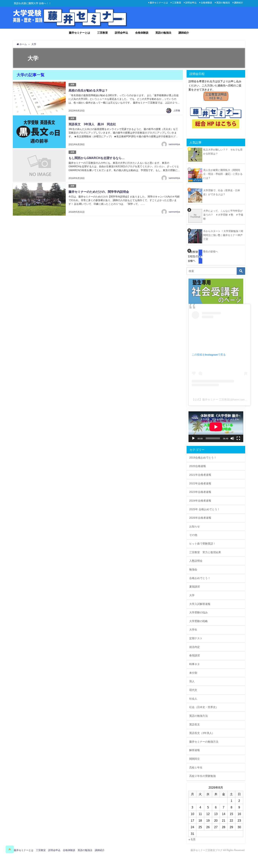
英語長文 (194, 724)
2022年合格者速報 (200, 483)
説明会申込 (191, 3)
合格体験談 (206, 3)
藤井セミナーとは (159, 3)
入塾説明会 (195, 560)
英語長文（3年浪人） (202, 733)
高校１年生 (195, 767)
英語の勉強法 (223, 3)
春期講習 (194, 655)
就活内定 (194, 647)
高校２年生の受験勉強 (202, 776)
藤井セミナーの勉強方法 (203, 741)
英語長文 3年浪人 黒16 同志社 (92, 124)
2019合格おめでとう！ (202, 457)
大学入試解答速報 (199, 604)
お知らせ (194, 526)
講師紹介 (238, 3)
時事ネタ (194, 664)
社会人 (193, 698)
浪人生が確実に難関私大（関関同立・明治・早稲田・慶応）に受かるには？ (223, 174)
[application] (215, 426)
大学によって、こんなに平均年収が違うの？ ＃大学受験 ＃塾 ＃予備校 (223, 215)
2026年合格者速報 (200, 517)
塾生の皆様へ (210, 251)
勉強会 (193, 569)
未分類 (193, 672)
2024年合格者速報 (200, 500)
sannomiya (174, 144)
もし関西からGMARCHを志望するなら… (97, 157)
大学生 (193, 629)
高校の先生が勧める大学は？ (88, 90)
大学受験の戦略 (198, 621)
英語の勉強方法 (198, 715)
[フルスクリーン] (238, 438)
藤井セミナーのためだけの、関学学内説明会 (99, 191)
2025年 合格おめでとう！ (204, 509)
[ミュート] (232, 438)
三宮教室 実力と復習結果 (205, 552)
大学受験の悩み (198, 612)
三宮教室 (176, 3)
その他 (193, 535)
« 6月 (192, 839)
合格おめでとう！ (199, 578)
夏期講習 (194, 586)
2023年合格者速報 (200, 492)
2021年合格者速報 (200, 474)
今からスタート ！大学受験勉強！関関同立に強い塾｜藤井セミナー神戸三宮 (223, 235)
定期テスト (195, 638)
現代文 (193, 690)
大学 (72, 84)
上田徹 (176, 110)
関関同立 (194, 758)
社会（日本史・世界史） (203, 707)
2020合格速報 (197, 466)
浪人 (192, 681)
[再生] (193, 438)
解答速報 (194, 750)
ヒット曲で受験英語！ (202, 543)
